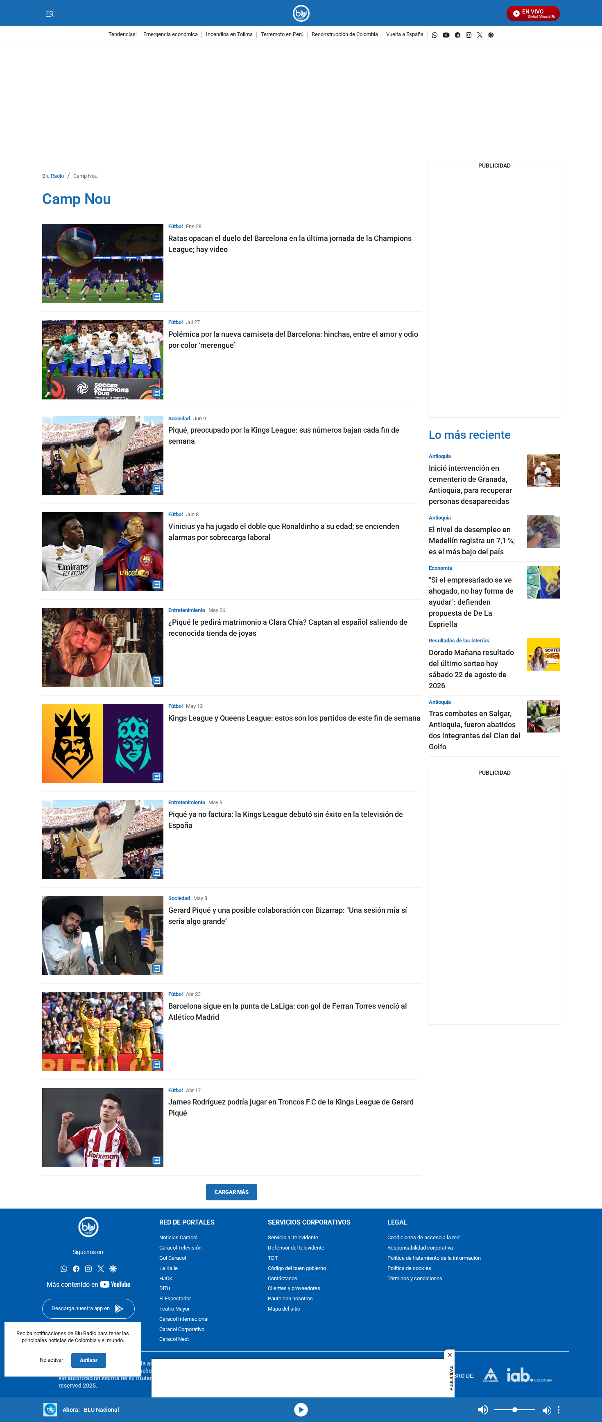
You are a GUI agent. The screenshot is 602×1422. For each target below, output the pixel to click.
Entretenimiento (186, 610)
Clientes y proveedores (294, 1288)
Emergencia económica (170, 35)
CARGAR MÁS (232, 1192)
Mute (483, 1410)
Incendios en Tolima (229, 35)
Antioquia (440, 456)
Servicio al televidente (293, 1238)
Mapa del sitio (284, 1309)
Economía (440, 568)
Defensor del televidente (296, 1248)
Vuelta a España (404, 35)
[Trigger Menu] (49, 13)
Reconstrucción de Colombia (345, 35)
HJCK (165, 1278)
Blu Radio (53, 176)
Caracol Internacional (183, 1319)
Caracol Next (174, 1339)
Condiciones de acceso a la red (423, 1238)
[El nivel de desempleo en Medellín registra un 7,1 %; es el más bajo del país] (543, 531)
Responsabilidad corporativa (420, 1248)
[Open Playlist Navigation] (558, 1410)
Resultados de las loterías (459, 640)
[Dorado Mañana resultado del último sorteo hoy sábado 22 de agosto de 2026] (543, 654)
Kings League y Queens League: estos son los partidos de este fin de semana (294, 718)
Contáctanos (282, 1278)
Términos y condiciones (414, 1278)
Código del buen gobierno (297, 1268)
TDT (273, 1258)
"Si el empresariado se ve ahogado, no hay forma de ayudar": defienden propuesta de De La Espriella (471, 602)
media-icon (301, 1409)
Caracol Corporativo (181, 1329)
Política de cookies (409, 1268)
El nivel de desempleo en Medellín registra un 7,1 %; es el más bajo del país (472, 540)
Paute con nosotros (290, 1299)
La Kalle (168, 1268)
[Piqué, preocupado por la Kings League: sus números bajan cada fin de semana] (102, 455)
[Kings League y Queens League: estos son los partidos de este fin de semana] (102, 743)
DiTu (164, 1288)
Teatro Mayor (174, 1309)
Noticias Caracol (178, 1238)
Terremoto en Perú (282, 35)
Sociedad (179, 418)
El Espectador (175, 1299)
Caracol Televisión (180, 1248)
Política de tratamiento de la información (434, 1258)
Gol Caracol (172, 1258)
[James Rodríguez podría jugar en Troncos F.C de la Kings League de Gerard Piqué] (102, 1127)
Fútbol (175, 226)
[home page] (301, 13)
